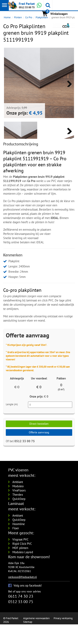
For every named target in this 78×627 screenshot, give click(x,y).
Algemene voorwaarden (36, 618)
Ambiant (17, 482)
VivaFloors (19, 490)
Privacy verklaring (63, 618)
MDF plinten (20, 548)
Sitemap (27, 622)
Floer (15, 528)
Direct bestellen (39, 424)
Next (68, 83)
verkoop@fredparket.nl (22, 577)
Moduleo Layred (22, 552)
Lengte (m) (12, 404)
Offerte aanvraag (39, 432)
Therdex (17, 494)
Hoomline (18, 524)
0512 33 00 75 (27, 7)
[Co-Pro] (64, 25)
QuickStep (18, 499)
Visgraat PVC (20, 539)
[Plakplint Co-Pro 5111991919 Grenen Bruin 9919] (39, 83)
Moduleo (18, 486)
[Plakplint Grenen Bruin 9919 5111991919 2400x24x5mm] (57, 138)
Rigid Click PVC (22, 544)
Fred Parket (27, 4)
